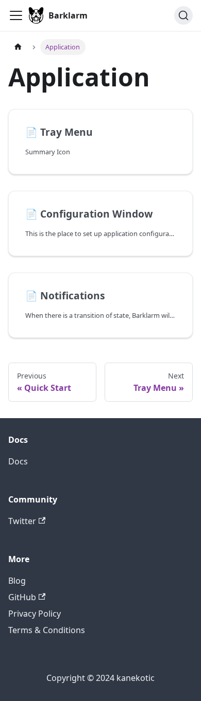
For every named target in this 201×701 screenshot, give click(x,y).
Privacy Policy (34, 613)
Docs (18, 461)
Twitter (22, 521)
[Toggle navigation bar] (16, 15)
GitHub (22, 597)
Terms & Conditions (46, 630)
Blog (17, 580)
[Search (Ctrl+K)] (183, 15)
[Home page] (18, 47)
